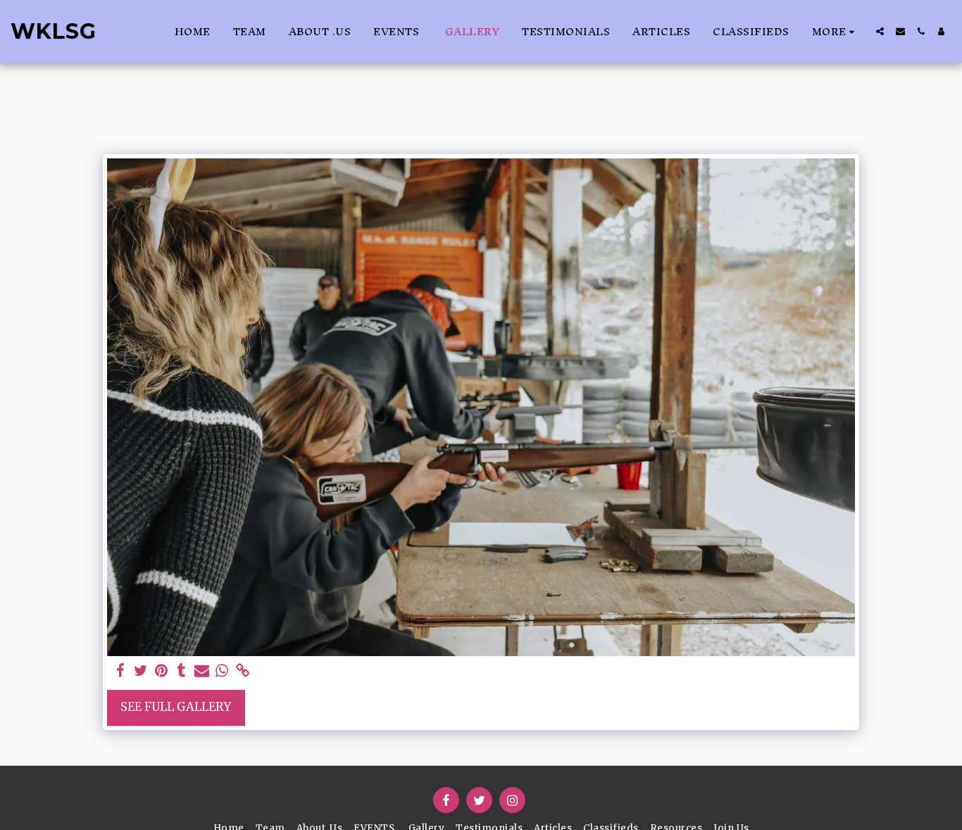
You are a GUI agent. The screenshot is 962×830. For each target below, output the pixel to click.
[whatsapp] (222, 671)
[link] (242, 671)
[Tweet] (140, 671)
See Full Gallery (175, 707)
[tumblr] (181, 671)
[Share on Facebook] (120, 671)
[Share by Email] (201, 671)
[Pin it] (161, 671)
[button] (879, 31)
